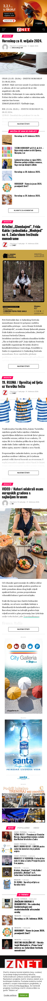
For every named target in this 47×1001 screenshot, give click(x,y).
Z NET (14, 245)
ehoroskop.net (17, 48)
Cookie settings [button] (10, 995)
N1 (13, 504)
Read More (24, 986)
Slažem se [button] (23, 995)
